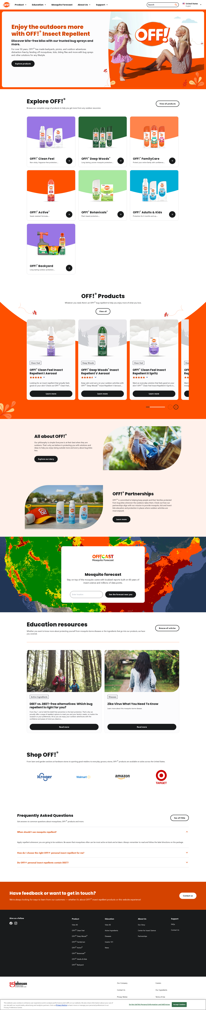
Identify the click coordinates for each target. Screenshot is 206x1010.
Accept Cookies (179, 1004)
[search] (176, 4)
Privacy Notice (61, 1005)
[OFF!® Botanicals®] (120, 214)
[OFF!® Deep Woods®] (120, 161)
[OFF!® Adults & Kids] (172, 214)
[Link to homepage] (10, 5)
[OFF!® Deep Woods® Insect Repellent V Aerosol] (102, 338)
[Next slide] (176, 407)
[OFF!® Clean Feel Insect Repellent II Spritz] (154, 338)
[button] (192, 5)
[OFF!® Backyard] (69, 268)
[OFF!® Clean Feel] (69, 161)
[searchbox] (161, 4)
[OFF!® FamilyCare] (172, 161)
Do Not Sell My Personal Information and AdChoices (149, 1004)
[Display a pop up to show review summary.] (44, 378)
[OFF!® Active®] (69, 214)
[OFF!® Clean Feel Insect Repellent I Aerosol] (51, 338)
